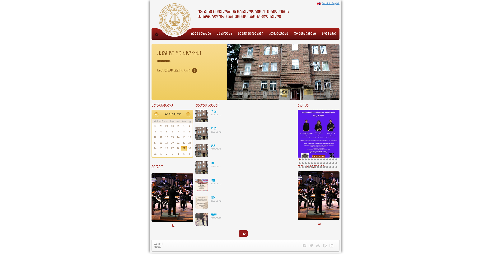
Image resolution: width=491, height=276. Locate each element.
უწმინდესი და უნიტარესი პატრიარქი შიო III (214, 214)
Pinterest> (325, 245)
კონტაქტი (329, 34)
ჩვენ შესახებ (201, 34)
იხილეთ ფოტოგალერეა (318, 223)
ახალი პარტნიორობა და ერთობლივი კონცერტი (212, 145)
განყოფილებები (250, 34)
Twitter (311, 245)
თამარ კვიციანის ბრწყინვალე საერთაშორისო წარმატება (212, 180)
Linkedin (331, 245)
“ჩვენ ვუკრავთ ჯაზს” (212, 162)
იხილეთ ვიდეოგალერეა (172, 225)
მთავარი (157, 38)
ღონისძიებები (305, 34)
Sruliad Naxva (177, 71)
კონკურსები (278, 34)
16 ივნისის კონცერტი (213, 128)
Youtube (318, 245)
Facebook (304, 245)
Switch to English (330, 3)
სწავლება (224, 34)
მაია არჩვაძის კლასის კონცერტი (212, 197)
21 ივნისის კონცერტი (213, 111)
